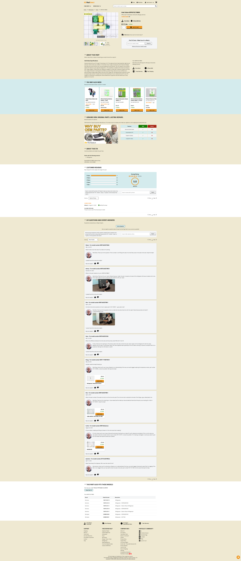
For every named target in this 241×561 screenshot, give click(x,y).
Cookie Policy (123, 540)
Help (85, 540)
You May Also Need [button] (93, 82)
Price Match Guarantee (89, 537)
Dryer (103, 535)
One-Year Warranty (88, 535)
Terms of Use (123, 547)
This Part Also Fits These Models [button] (99, 484)
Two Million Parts (124, 534)
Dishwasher (104, 534)
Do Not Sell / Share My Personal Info (128, 544)
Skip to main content (120, 23)
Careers (122, 537)
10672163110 (106, 500)
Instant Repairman (106, 532)
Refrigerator (91, 9)
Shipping (85, 531)
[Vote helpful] (95, 263)
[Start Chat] (238, 557)
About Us (122, 531)
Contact (85, 539)
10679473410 (106, 508)
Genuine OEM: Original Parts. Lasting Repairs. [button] (104, 117)
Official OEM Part (137, 21)
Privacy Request (123, 545)
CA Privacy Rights (124, 542)
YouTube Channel (144, 533)
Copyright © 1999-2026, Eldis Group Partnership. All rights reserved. (120, 558)
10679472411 (106, 505)
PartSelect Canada (124, 553)
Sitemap (122, 550)
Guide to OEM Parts (106, 545)
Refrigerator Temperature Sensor (94, 383)
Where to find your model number (139, 46)
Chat (134, 2)
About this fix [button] (92, 148)
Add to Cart (136, 27)
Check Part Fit (89, 490)
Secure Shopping (124, 549)
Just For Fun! (144, 540)
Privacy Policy (123, 539)
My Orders (140, 2)
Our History (123, 532)
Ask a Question (120, 226)
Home (85, 9)
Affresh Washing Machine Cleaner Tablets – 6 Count (136, 99)
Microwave (104, 537)
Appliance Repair (105, 531)
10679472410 (106, 503)
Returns (85, 532)
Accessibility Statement (125, 552)
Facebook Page (144, 535)
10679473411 (106, 511)
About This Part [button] (92, 55)
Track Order (86, 534)
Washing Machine (106, 542)
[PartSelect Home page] (89, 2)
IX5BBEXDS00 (106, 514)
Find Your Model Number (107, 544)
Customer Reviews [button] (93, 167)
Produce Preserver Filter (151, 99)
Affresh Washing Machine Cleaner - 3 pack (106, 99)
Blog (142, 538)
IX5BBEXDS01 (106, 517)
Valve (97, 9)
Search (152, 192)
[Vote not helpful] (97, 263)
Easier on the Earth (124, 535)
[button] (88, 6)
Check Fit (149, 43)
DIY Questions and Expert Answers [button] (100, 220)
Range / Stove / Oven (106, 539)
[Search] (156, 6)
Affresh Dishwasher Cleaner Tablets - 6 (122, 99)
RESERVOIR (89, 449)
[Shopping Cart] (156, 2)
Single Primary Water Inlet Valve (91, 99)
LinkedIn (143, 537)
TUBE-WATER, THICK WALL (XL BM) (95, 416)
